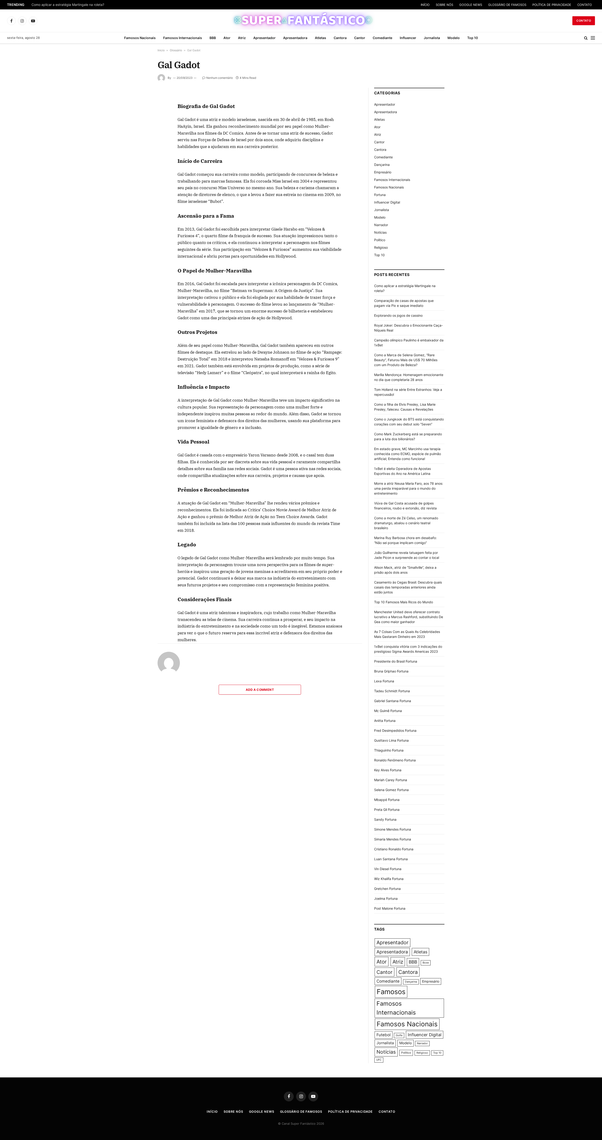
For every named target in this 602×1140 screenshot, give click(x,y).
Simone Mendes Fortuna (392, 829)
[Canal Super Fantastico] (301, 20)
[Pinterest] (140, 142)
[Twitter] (140, 121)
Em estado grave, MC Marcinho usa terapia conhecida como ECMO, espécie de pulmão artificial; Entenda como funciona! (407, 454)
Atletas (320, 38)
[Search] (586, 38)
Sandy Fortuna (385, 819)
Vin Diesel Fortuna (387, 869)
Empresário (382, 172)
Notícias (380, 232)
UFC (378, 1059)
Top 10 (472, 38)
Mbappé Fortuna (387, 800)
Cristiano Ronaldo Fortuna (393, 849)
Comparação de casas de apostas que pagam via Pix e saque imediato (86, 5)
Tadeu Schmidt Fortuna (392, 691)
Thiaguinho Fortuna (389, 750)
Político (379, 240)
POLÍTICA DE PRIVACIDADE (551, 5)
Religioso (381, 247)
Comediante (382, 38)
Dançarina (382, 165)
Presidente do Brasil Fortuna (395, 661)
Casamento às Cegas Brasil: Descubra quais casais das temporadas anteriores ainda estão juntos (408, 587)
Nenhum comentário (219, 78)
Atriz (242, 38)
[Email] (140, 153)
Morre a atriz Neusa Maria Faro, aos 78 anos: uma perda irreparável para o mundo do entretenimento (408, 488)
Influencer (408, 38)
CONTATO (584, 5)
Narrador (381, 225)
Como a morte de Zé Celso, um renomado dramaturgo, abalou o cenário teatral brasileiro (406, 523)
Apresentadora (295, 38)
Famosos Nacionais (140, 38)
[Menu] (593, 38)
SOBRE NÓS (444, 5)
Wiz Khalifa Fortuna (389, 879)
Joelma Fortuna (386, 898)
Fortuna (380, 195)
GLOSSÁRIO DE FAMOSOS (507, 5)
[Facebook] (140, 110)
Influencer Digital (387, 202)
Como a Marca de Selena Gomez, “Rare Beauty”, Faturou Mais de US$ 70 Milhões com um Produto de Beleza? (405, 360)
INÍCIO (425, 5)
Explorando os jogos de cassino (398, 315)
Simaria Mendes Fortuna (392, 839)
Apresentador (264, 38)
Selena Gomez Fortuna (391, 790)
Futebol (383, 1034)
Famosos (391, 992)
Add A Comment (260, 690)
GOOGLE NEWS (470, 5)
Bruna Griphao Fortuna (391, 671)
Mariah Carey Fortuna (390, 780)
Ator (226, 38)
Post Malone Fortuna (389, 908)
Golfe (399, 1035)
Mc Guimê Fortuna (388, 711)
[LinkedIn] (140, 132)
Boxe (426, 962)
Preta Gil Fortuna (387, 810)
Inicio (161, 50)
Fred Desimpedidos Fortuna (395, 730)
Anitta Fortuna (385, 721)
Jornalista (432, 38)
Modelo (454, 38)
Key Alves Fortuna (387, 770)
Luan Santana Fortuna (391, 859)
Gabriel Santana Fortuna (392, 701)
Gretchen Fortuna (387, 889)
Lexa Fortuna (384, 681)
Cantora (340, 38)
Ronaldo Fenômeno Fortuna (395, 760)
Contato (583, 20)
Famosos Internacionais (182, 38)
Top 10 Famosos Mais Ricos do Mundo (403, 602)
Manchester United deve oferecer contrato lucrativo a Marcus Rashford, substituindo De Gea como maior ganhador (408, 617)
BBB (213, 38)
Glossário (176, 50)
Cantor (359, 38)
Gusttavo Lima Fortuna (391, 740)
